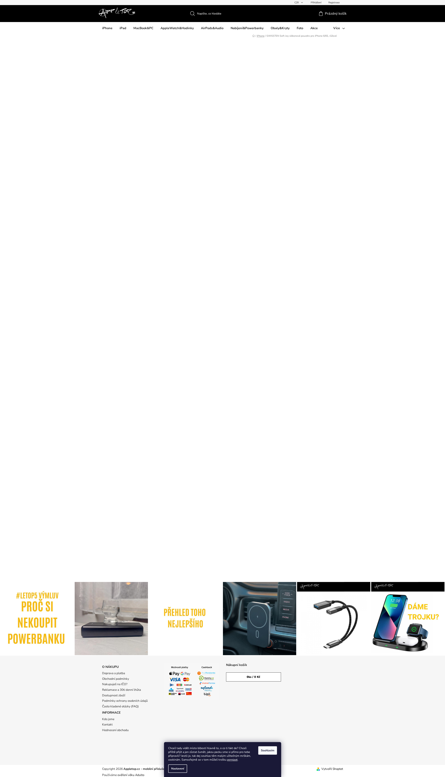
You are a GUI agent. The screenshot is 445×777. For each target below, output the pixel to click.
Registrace (334, 2)
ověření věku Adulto (131, 775)
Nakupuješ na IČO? (114, 684)
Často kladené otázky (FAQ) (120, 706)
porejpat (232, 760)
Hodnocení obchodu (115, 730)
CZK (297, 2)
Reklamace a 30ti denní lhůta (121, 690)
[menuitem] (107, 28)
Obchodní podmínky (115, 679)
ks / (253, 677)
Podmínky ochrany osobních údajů (125, 701)
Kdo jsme (108, 719)
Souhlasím (267, 750)
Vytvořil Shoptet (332, 769)
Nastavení (177, 769)
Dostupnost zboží (113, 695)
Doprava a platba (113, 673)
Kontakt (107, 725)
